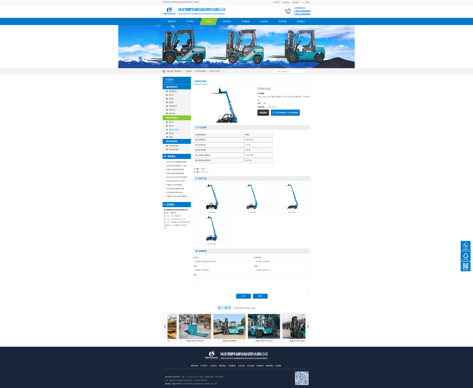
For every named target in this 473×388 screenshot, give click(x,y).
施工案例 (286, 2)
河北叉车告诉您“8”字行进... (176, 181)
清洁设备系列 (171, 141)
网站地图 (269, 366)
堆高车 (171, 99)
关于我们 (276, 2)
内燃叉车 (172, 110)
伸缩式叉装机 (215, 71)
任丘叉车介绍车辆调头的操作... (177, 162)
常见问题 (283, 21)
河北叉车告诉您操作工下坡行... (177, 166)
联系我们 (295, 2)
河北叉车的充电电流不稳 (175, 189)
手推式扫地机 (173, 146)
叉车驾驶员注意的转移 (174, 192)
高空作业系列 (200, 71)
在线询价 (263, 113)
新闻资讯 (227, 21)
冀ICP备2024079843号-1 (173, 377)
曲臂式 (171, 126)
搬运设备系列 (171, 87)
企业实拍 (264, 21)
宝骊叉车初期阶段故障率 (175, 169)
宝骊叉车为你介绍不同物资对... (177, 196)
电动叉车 (172, 113)
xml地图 (278, 366)
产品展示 (209, 21)
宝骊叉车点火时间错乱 (174, 185)
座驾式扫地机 (173, 149)
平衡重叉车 (173, 106)
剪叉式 (171, 133)
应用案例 (246, 21)
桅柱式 (171, 137)
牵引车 (171, 95)
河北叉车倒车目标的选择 (175, 173)
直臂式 (171, 122)
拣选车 (171, 102)
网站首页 (172, 21)
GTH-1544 (204, 172)
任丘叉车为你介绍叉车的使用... (177, 177)
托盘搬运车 (173, 91)
